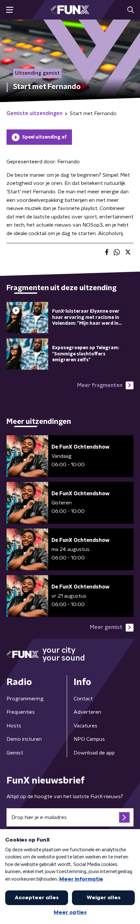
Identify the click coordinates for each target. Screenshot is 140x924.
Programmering (25, 698)
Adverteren (87, 712)
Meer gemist (106, 627)
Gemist (15, 752)
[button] (9, 10)
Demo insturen (24, 739)
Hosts (14, 725)
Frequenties (21, 712)
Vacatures (85, 725)
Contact (83, 698)
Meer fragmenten (99, 385)
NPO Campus (89, 739)
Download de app (94, 752)
